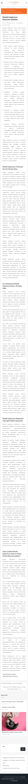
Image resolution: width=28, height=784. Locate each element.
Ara (3, 746)
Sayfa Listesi (6, 765)
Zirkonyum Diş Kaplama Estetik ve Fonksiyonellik (12, 701)
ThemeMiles (14, 780)
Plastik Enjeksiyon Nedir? (9, 674)
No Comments (7, 25)
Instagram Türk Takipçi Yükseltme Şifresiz (14, 760)
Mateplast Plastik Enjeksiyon (10, 676)
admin (4, 22)
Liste (4, 763)
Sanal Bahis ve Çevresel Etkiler (8, 707)
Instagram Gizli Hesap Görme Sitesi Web (14, 757)
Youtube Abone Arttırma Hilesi (11, 768)
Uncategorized (20, 22)
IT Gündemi (14, 2)
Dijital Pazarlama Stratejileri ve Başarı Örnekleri (12, 732)
